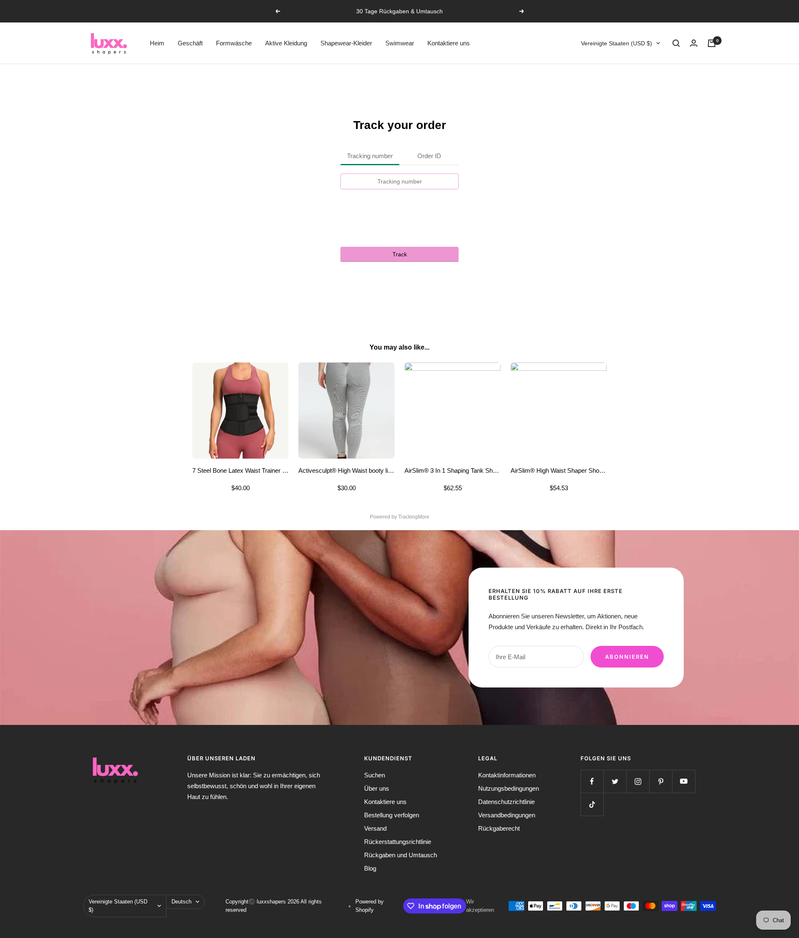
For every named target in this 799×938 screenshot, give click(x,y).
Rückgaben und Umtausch (400, 855)
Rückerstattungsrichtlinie (397, 841)
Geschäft (190, 43)
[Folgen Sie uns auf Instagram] (637, 781)
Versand (375, 828)
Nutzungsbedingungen (508, 788)
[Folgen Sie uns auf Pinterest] (660, 781)
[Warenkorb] (711, 43)
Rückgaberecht (499, 828)
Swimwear (399, 43)
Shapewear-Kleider (346, 43)
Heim (157, 43)
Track (399, 254)
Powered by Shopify (369, 905)
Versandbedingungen (506, 815)
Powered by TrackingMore (399, 517)
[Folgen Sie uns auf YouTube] (683, 781)
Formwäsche (234, 43)
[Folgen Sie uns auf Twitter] (614, 781)
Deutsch (181, 901)
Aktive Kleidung (286, 43)
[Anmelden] (693, 43)
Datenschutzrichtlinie (506, 801)
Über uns (376, 788)
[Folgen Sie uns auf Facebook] (592, 781)
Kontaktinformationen (507, 775)
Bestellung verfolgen (391, 815)
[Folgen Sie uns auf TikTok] (592, 804)
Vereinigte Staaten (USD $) (616, 43)
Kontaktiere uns (448, 43)
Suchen (374, 775)
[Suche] (676, 43)
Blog (370, 868)
